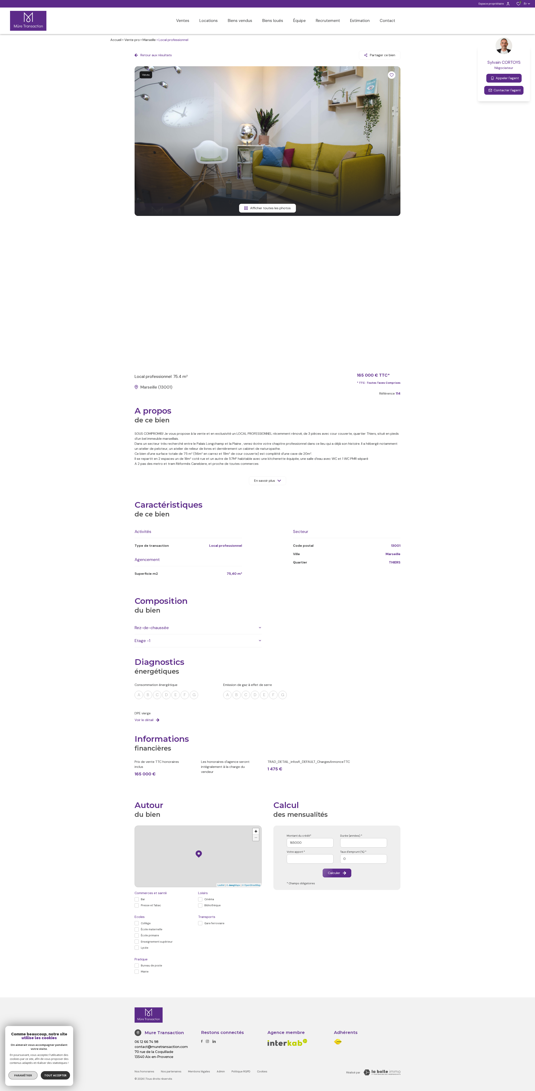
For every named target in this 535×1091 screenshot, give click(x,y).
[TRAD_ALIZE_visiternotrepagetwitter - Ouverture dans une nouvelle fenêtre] (214, 1041)
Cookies (262, 1071)
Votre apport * (296, 852)
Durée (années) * (351, 835)
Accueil (115, 40)
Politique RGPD (241, 1071)
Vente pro (132, 40)
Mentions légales (199, 1071)
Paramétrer (23, 1075)
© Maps (233, 885)
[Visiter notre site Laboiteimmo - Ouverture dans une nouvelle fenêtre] (382, 1072)
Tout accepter (55, 1075)
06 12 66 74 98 (146, 1042)
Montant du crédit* (299, 835)
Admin (221, 1071)
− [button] (256, 837)
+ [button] (256, 831)
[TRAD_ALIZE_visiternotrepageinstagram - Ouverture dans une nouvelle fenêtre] (207, 1041)
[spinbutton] (363, 859)
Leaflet (221, 885)
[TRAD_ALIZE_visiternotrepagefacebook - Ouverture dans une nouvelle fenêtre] (202, 1041)
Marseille (149, 40)
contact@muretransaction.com (161, 1047)
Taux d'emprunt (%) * (353, 852)
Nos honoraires (144, 1071)
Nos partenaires (171, 1071)
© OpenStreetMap (251, 885)
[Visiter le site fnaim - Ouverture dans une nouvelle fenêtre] (338, 1041)
